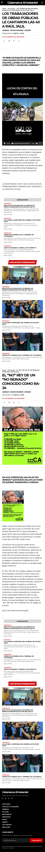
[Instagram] (5, 798)
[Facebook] (4, 41)
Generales (11, 8)
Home (4, 8)
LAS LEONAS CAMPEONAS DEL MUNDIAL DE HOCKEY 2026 (22, 220)
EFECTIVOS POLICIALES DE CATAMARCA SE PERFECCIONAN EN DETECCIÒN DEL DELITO (19, 206)
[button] (22, 109)
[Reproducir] (5, 143)
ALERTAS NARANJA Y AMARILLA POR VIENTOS (20, 248)
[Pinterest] (14, 41)
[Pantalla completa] (40, 143)
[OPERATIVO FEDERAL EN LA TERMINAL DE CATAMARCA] (22, 342)
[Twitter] (9, 41)
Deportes (7, 218)
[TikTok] (9, 798)
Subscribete (36, 840)
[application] (22, 109)
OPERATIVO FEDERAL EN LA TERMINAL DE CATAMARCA (19, 235)
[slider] (21, 143)
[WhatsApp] (19, 41)
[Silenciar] (37, 143)
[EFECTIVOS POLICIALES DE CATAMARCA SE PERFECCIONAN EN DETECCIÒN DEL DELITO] (22, 275)
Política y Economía (16, 30)
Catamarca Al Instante (14, 37)
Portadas (27, 30)
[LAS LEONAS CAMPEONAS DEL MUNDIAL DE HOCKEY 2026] (22, 309)
